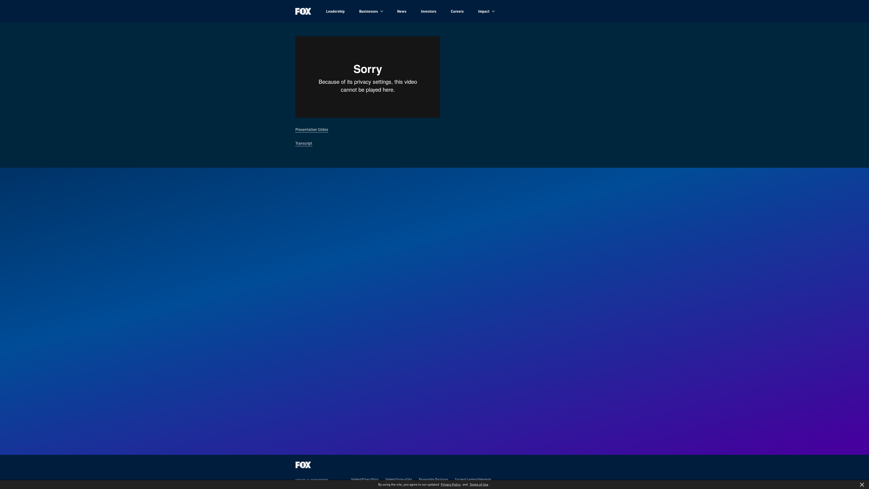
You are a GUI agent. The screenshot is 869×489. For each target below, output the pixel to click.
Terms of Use (479, 484)
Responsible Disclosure (433, 479)
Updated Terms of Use (398, 479)
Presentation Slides (311, 129)
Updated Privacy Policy (365, 479)
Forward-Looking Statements (473, 479)
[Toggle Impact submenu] (493, 11)
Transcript (303, 143)
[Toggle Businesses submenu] (382, 11)
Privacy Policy (451, 484)
